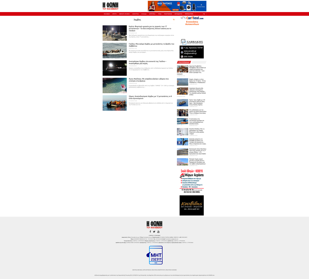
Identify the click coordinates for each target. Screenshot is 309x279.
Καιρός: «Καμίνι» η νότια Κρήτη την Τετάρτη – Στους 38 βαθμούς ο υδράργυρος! (197, 80)
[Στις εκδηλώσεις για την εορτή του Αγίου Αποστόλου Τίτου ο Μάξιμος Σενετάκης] (182, 112)
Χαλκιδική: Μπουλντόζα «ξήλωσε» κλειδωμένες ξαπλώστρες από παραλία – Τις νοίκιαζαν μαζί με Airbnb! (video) (197, 91)
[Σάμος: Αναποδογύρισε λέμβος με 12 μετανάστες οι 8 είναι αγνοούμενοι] (115, 103)
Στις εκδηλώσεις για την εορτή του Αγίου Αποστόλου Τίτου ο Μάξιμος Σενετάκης (197, 111)
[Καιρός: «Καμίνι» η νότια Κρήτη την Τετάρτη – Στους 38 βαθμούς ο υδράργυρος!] (182, 82)
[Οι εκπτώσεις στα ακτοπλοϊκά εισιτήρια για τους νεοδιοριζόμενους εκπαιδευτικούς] (182, 121)
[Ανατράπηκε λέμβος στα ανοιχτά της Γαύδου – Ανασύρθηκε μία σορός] (115, 68)
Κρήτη (114, 14)
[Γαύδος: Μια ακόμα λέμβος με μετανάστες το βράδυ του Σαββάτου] (115, 50)
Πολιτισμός (168, 14)
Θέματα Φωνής (124, 14)
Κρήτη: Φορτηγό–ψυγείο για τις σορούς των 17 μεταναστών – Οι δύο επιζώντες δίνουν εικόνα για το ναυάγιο (150, 28)
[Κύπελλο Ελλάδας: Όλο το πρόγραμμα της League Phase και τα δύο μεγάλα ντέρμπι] (182, 131)
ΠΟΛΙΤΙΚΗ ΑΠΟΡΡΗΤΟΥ (158, 270)
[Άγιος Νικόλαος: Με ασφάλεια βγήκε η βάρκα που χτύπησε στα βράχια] (115, 85)
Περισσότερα (189, 14)
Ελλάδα (144, 14)
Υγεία (159, 14)
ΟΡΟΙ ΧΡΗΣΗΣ (147, 270)
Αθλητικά (135, 14)
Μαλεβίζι (107, 14)
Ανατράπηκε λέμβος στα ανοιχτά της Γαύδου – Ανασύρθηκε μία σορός (147, 62)
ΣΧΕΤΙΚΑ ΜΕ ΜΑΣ (137, 270)
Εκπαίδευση (178, 14)
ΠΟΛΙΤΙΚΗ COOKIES (171, 270)
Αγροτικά (152, 14)
